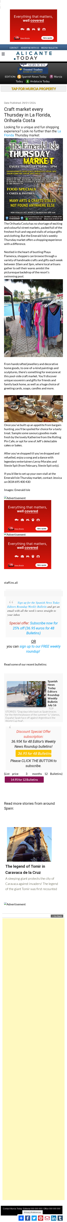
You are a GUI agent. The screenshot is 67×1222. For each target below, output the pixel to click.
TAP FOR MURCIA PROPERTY (33, 89)
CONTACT (14, 47)
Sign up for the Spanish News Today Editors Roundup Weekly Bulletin (33, 604)
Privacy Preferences (32, 1212)
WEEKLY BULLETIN (49, 47)
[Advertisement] (33, 1059)
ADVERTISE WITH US (30, 47)
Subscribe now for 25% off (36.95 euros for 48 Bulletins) (35, 628)
